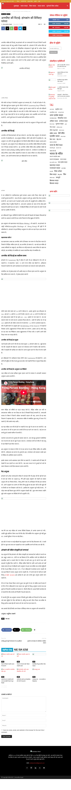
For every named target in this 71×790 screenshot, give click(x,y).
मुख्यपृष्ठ (16, 6)
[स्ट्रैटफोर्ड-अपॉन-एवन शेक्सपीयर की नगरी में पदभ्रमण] (23, 673)
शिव (64, 174)
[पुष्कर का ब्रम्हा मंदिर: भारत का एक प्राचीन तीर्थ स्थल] (52, 66)
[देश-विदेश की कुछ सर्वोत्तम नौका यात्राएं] (39, 657)
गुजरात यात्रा (60, 124)
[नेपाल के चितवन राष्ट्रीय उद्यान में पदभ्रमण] (8, 657)
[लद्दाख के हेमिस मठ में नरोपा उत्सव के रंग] (52, 74)
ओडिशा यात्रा (54, 121)
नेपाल (3, 661)
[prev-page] (2, 686)
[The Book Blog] (59, 204)
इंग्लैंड (18, 677)
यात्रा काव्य (41, 6)
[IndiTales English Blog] (59, 197)
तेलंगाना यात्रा (61, 130)
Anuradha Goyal (7, 24)
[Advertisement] (23, 36)
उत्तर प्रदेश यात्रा (56, 115)
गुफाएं (66, 124)
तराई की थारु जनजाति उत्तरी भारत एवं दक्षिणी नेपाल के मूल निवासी (7, 681)
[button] (67, 6)
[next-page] (5, 686)
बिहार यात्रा (52, 139)
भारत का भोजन (53, 142)
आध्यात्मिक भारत (53, 112)
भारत (34, 661)
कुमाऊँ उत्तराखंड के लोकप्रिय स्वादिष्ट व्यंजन (36, 642)
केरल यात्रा (52, 124)
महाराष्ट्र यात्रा (55, 165)
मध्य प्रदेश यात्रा (62, 162)
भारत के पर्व (53, 151)
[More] (35, 630)
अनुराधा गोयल (30, 1)
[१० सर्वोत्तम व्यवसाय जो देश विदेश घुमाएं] (52, 88)
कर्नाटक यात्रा (63, 121)
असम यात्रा (52, 109)
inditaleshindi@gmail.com (37, 763)
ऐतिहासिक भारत (62, 118)
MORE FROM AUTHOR (21, 650)
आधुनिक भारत (58, 109)
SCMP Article (10, 575)
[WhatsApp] (11, 28)
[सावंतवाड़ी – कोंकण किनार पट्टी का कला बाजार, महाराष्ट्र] (52, 97)
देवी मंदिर (61, 133)
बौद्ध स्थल (59, 139)
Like (67, 19)
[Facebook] (3, 28)
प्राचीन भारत (54, 136)
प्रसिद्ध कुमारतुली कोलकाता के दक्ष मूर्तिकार (11, 641)
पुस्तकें (35, 1)
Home (3, 11)
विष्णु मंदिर (60, 174)
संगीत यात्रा (52, 177)
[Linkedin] (35, 768)
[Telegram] (20, 28)
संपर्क (39, 1)
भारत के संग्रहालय (54, 159)
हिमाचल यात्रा (54, 180)
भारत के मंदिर (56, 153)
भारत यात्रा (24, 6)
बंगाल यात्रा (63, 136)
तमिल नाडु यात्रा (54, 130)
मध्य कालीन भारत (53, 162)
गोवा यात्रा (52, 127)
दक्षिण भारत (53, 133)
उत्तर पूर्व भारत (61, 112)
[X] (7, 28)
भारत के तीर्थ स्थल (56, 145)
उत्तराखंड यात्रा (53, 118)
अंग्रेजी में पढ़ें (23, 1)
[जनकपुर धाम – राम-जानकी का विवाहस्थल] (39, 673)
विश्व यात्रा (32, 6)
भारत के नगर (58, 148)
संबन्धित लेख (7, 650)
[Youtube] (44, 768)
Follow (66, 23)
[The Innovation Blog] (59, 212)
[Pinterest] (16, 28)
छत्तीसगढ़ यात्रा (59, 127)
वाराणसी (51, 171)
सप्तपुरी (58, 177)
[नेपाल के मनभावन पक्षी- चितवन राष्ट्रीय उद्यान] (23, 657)
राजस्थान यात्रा (55, 168)
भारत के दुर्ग (52, 148)
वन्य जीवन (63, 168)
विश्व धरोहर (58, 171)
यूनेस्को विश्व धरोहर (52, 6)
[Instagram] (31, 767)
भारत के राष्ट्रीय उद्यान (55, 156)
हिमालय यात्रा (54, 183)
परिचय (18, 1)
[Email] (24, 28)
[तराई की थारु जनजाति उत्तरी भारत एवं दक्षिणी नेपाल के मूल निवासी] (8, 673)
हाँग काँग (8, 14)
